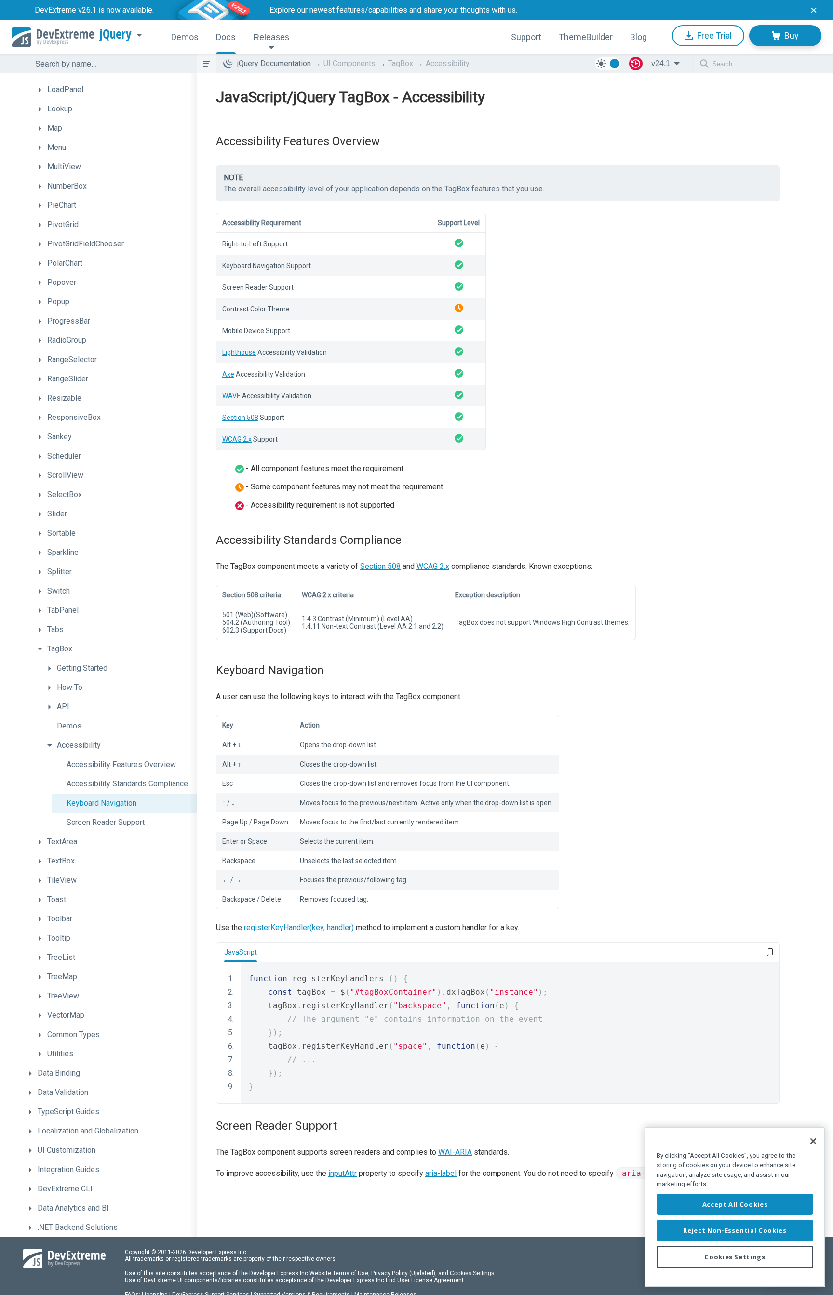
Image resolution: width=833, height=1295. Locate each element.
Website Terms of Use (338, 1273)
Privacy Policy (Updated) (403, 1273)
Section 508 (240, 417)
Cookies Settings (472, 1273)
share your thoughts (456, 9)
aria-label (441, 1173)
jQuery (116, 34)
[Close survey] (813, 10)
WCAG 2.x (237, 439)
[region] (735, 1207)
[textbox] (110, 63)
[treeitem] (115, 89)
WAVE (231, 396)
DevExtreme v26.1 (65, 9)
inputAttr (342, 1173)
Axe (228, 374)
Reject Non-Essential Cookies (734, 1230)
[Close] (813, 1141)
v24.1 (660, 63)
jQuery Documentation (274, 63)
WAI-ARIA (455, 1152)
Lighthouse (239, 352)
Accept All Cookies (735, 1204)
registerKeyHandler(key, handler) (299, 927)
